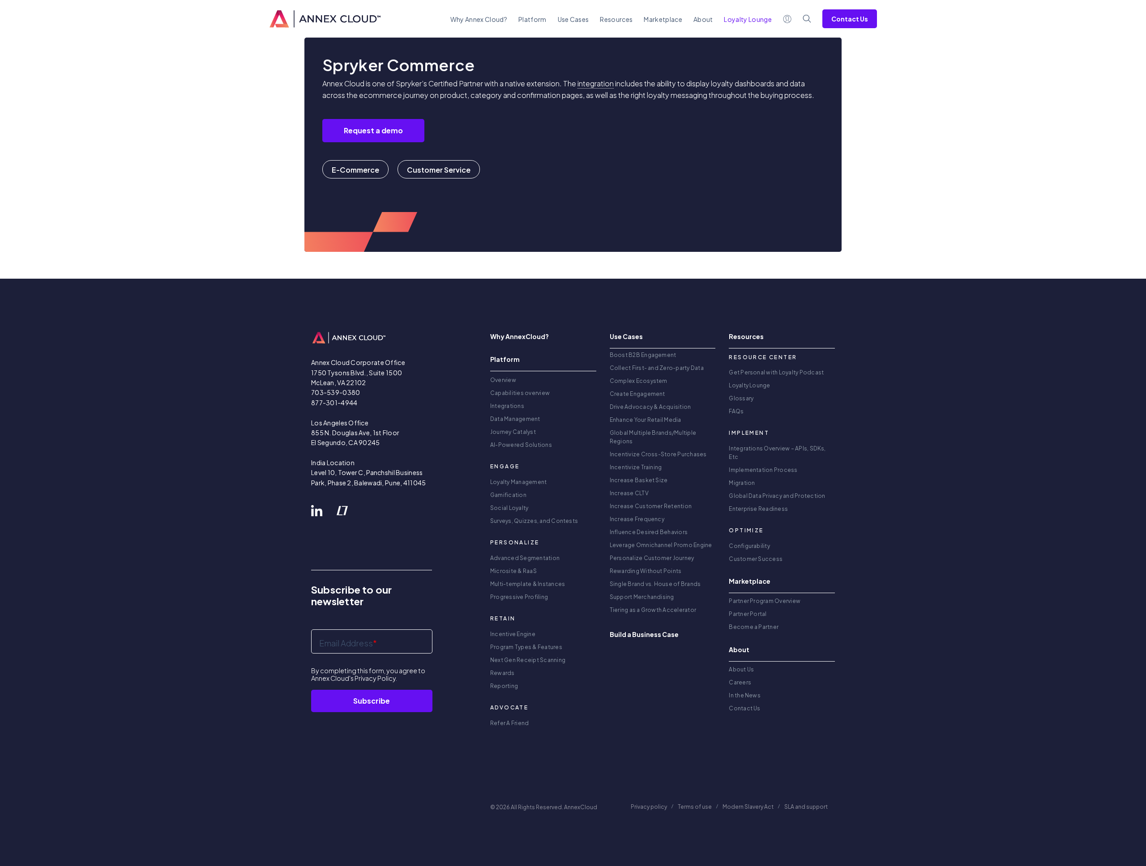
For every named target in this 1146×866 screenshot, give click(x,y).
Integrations (507, 406)
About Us (741, 669)
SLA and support (806, 806)
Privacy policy (649, 806)
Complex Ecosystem (638, 381)
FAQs (736, 411)
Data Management (515, 419)
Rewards (502, 673)
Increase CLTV (629, 493)
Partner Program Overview (764, 601)
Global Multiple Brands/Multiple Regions (653, 437)
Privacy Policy (375, 678)
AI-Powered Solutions (521, 444)
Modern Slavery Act (748, 806)
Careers (740, 682)
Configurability (749, 546)
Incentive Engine (512, 634)
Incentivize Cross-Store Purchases (658, 454)
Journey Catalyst (513, 432)
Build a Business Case (644, 634)
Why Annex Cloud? (478, 19)
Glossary (741, 398)
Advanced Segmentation (525, 558)
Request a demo (373, 130)
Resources (616, 19)
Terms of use (695, 806)
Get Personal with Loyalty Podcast (776, 372)
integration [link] (595, 83)
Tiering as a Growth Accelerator (653, 610)
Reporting (504, 686)
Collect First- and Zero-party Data (657, 368)
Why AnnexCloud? (519, 336)
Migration (742, 483)
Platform (532, 19)
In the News (745, 695)
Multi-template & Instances (527, 584)
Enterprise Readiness (758, 508)
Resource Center (763, 357)
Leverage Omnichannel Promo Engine (661, 545)
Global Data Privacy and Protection (777, 495)
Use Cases (573, 19)
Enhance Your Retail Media (645, 419)
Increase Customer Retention (651, 506)
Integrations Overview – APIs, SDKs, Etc (777, 452)
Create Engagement (637, 394)
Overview (503, 380)
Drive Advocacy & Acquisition (650, 406)
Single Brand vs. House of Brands (655, 584)
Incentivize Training (636, 467)
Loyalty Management (518, 482)
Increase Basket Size (639, 480)
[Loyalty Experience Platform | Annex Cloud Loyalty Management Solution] (325, 18)
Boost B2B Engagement (643, 355)
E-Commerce (355, 169)
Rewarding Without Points (646, 571)
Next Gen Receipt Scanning (527, 660)
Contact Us (849, 19)
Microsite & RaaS (513, 571)
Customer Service (438, 169)
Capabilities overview (520, 393)
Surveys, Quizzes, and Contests (534, 521)
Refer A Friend (509, 723)
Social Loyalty (509, 508)
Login (787, 18)
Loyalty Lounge (749, 385)
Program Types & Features (526, 647)
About (703, 19)
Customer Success (756, 559)
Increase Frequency (637, 519)
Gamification (508, 495)
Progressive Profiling (519, 597)
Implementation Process (763, 470)
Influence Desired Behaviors (649, 532)
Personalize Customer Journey (652, 558)
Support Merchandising (642, 597)
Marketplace (663, 19)
